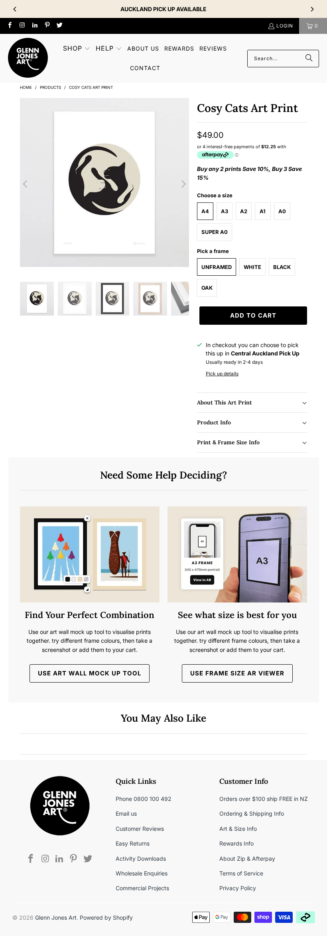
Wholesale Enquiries (141, 873)
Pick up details (222, 374)
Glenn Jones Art (56, 917)
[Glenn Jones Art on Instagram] (21, 26)
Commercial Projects (142, 888)
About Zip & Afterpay (247, 858)
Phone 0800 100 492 (143, 798)
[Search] (309, 58)
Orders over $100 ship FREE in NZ (263, 798)
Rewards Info (236, 843)
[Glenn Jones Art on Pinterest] (46, 26)
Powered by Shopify (106, 917)
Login (284, 26)
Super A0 (214, 232)
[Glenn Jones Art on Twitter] (59, 26)
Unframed (216, 267)
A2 (243, 211)
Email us (126, 813)
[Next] (312, 9)
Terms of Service (241, 873)
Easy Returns (133, 843)
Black (282, 267)
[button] (77, 49)
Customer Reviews (140, 828)
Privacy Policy (237, 888)
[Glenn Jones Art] (28, 58)
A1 (263, 211)
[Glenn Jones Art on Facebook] (9, 26)
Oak (207, 288)
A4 (205, 211)
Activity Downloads (141, 858)
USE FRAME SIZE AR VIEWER (237, 673)
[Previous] (15, 9)
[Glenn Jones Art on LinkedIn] (34, 26)
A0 (282, 211)
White (252, 267)
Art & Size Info (238, 828)
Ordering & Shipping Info (251, 813)
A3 (224, 211)
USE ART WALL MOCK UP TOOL (89, 673)
